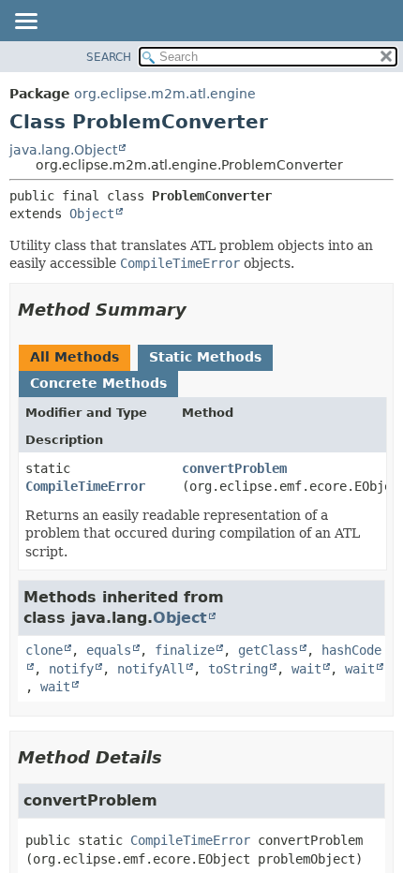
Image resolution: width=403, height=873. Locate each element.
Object (91, 213)
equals (108, 650)
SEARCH (108, 57)
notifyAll (151, 668)
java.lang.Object (63, 149)
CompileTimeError (85, 486)
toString (238, 668)
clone (44, 650)
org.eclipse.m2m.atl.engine (165, 93)
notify (71, 668)
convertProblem (234, 468)
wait (306, 668)
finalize (185, 650)
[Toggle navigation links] (25, 22)
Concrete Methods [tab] (98, 383)
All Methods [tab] (74, 356)
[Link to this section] (199, 309)
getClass (268, 650)
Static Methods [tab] (205, 356)
